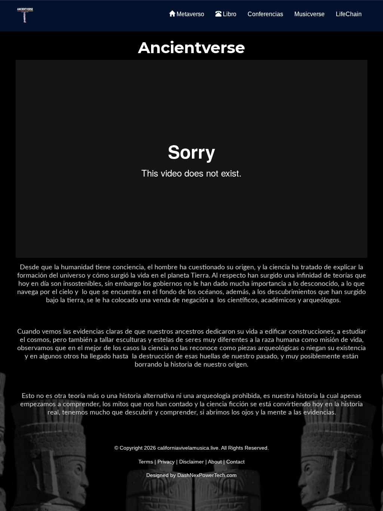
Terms (145, 462)
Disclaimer (191, 462)
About (215, 462)
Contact (235, 462)
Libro (228, 14)
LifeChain (349, 14)
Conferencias (265, 14)
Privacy (166, 462)
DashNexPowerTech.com (207, 475)
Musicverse (309, 14)
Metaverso (189, 14)
